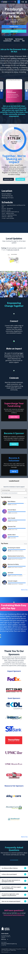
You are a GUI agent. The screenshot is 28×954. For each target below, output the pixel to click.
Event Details (9, 39)
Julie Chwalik (11, 518)
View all (25, 497)
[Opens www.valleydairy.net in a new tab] (14, 780)
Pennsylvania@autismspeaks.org (14, 915)
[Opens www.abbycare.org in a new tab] (13, 801)
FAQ (23, 41)
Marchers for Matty (13, 564)
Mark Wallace (11, 501)
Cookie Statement (7, 950)
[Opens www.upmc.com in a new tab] (14, 757)
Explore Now (14, 417)
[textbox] (14, 493)
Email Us (14, 444)
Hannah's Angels (12, 581)
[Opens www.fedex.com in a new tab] (13, 684)
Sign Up (14, 471)
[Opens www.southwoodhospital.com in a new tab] (14, 824)
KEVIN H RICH (11, 534)
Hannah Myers (12, 510)
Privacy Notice (19, 949)
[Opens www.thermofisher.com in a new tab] (14, 745)
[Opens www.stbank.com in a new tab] (13, 733)
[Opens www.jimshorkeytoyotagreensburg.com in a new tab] (13, 722)
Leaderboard (7, 41)
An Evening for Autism (14, 547)
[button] (14, 26)
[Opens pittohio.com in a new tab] (14, 695)
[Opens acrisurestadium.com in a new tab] (14, 265)
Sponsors (17, 41)
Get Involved (19, 39)
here (18, 913)
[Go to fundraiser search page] (15, 2)
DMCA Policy (13, 950)
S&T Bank (10, 572)
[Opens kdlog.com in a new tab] (14, 711)
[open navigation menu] (26, 1)
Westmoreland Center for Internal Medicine (16, 556)
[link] (14, 31)
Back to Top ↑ (24, 589)
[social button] (18, 1)
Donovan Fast (12, 526)
